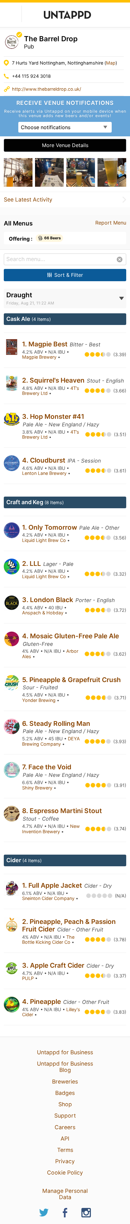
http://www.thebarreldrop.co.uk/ (46, 89)
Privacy (65, 1161)
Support (65, 1115)
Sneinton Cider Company (49, 898)
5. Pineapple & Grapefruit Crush (71, 680)
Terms (65, 1150)
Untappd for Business (65, 1052)
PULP (28, 978)
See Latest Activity (28, 199)
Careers (65, 1127)
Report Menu (110, 222)
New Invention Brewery (51, 828)
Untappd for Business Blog (65, 1066)
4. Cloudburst (44, 460)
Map (110, 62)
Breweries (65, 1081)
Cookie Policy (65, 1172)
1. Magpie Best (45, 344)
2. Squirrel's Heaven (54, 380)
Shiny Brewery (38, 787)
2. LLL (32, 563)
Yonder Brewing (39, 700)
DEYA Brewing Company (51, 741)
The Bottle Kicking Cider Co (48, 939)
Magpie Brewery (40, 357)
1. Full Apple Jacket (53, 885)
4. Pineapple (42, 1001)
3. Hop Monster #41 (53, 416)
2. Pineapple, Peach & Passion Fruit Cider (69, 925)
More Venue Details (65, 145)
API (65, 1138)
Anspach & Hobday (43, 612)
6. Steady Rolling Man (56, 723)
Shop (65, 1104)
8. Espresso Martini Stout (62, 811)
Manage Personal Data (65, 1193)
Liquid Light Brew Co (44, 540)
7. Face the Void (46, 767)
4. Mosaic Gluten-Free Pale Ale (70, 636)
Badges (65, 1093)
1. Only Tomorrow (50, 527)
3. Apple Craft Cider (54, 965)
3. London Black (48, 600)
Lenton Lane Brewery (45, 473)
